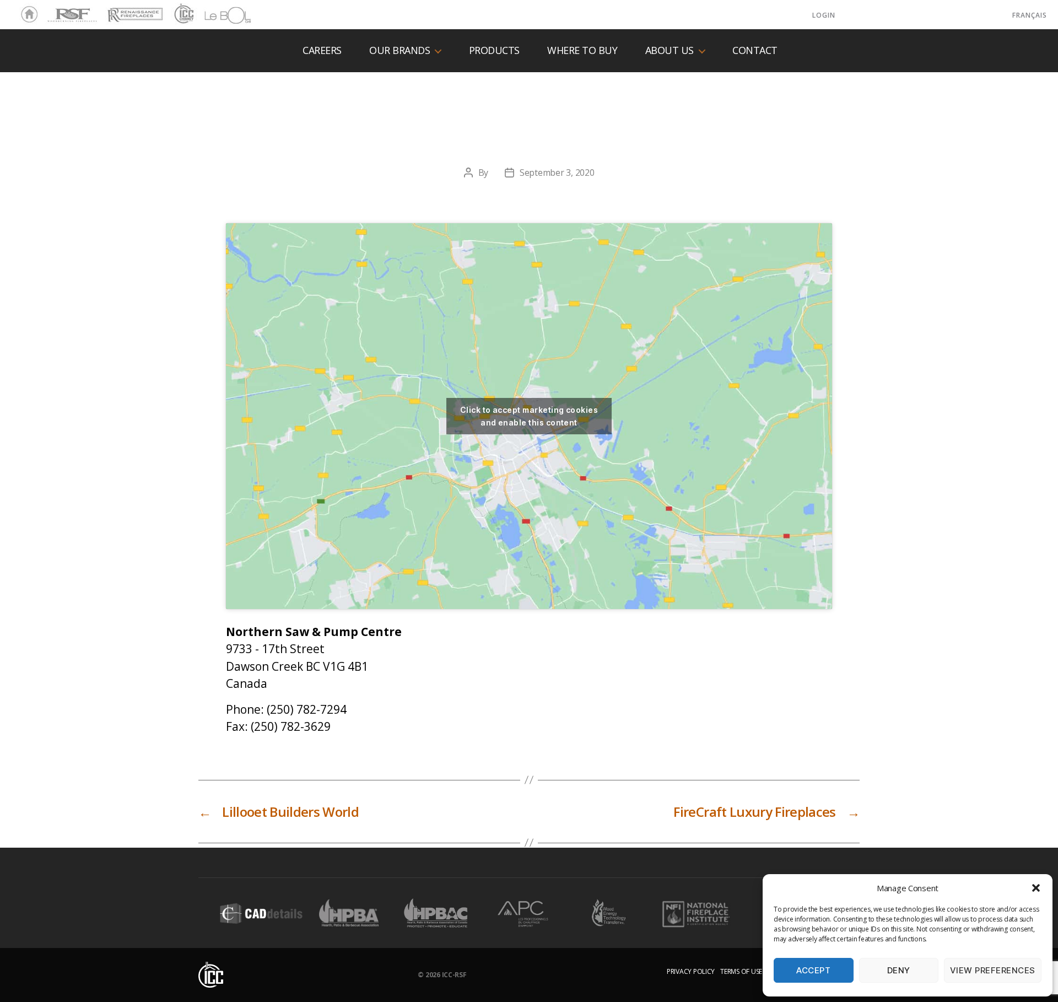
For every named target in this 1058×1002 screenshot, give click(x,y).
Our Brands (399, 51)
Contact (755, 51)
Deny (898, 970)
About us (669, 51)
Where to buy (582, 51)
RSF (53, 10)
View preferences (992, 970)
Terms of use (741, 971)
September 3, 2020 (557, 172)
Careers (322, 51)
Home (26, 14)
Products (494, 51)
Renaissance (133, 10)
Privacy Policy (691, 971)
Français (1029, 15)
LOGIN (823, 15)
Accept (813, 970)
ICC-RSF (454, 974)
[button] (1035, 887)
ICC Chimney (183, 14)
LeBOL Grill (218, 14)
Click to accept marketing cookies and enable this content (529, 416)
